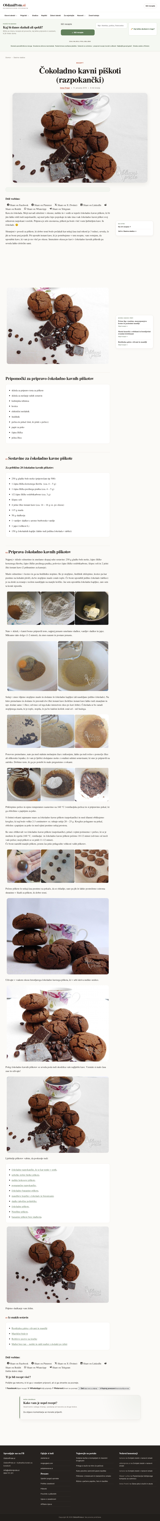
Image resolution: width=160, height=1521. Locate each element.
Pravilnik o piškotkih (48, 1494)
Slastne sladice (19, 57)
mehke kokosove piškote (23, 1180)
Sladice (35, 15)
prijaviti (58, 1412)
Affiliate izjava (46, 1504)
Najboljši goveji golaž (124, 46)
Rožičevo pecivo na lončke (24, 1338)
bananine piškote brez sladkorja (26, 1216)
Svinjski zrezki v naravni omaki (140, 1458)
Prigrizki (24, 15)
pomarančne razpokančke (24, 1185)
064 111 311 (8, 1473)
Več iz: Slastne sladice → (127, 231)
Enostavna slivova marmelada (43, 46)
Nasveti (81, 15)
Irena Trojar (65, 88)
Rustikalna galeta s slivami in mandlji (29, 1328)
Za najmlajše (69, 15)
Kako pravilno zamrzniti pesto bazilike (91, 1471)
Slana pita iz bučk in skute (142, 1484)
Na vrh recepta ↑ (124, 227)
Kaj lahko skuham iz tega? (143, 29)
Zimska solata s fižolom (141, 46)
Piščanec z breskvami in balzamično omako (93, 1476)
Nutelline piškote (20, 1211)
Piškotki (44, 1489)
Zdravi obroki (55, 15)
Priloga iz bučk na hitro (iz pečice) (89, 1466)
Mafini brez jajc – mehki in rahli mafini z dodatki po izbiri (39, 1344)
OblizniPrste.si (9, 1458)
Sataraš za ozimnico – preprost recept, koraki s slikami (97, 46)
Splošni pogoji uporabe (50, 1478)
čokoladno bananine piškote (25, 1190)
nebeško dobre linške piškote (25, 1174)
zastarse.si (45, 1458)
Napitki (44, 15)
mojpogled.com (47, 1463)
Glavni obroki (10, 15)
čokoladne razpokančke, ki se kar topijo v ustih (34, 1169)
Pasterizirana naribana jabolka (66, 46)
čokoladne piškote (20, 1206)
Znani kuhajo (94, 15)
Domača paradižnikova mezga (21, 46)
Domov (8, 57)
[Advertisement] (58, 266)
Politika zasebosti (47, 1484)
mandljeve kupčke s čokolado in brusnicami (33, 1195)
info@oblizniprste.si (11, 1470)
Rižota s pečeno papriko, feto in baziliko (92, 1481)
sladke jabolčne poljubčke (24, 1201)
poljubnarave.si (47, 1468)
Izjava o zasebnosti (48, 1499)
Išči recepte (150, 6)
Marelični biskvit (20, 1333)
